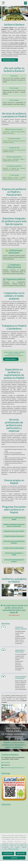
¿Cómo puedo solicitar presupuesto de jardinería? (14, 560)
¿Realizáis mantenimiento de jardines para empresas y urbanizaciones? (14, 525)
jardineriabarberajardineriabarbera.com (14, 767)
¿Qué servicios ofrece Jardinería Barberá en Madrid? (14, 518)
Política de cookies (13, 849)
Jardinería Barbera (14, 24)
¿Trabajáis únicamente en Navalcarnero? (14, 536)
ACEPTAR (14, 858)
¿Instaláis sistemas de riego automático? (14, 548)
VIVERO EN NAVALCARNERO (21, 628)
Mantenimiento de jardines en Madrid (14, 15)
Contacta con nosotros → (11, 359)
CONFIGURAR (8, 853)
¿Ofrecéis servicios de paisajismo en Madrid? (14, 553)
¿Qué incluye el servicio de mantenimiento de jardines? (14, 542)
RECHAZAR (20, 853)
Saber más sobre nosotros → (9, 60)
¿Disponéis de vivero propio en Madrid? (14, 531)
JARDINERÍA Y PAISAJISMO (20, 651)
